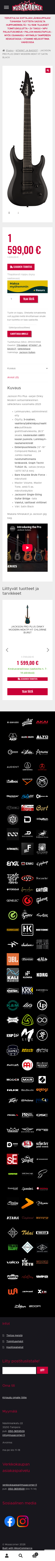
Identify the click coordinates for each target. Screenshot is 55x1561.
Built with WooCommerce (17, 1548)
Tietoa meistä (14, 1335)
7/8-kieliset (22, 345)
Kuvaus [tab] (11, 368)
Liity (42, 1370)
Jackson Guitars (27, 352)
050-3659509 (16, 1431)
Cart (32, 1553)
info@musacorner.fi (13, 1435)
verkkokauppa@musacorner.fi (19, 1485)
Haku (21, 1556)
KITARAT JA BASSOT (27, 51)
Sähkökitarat (24, 349)
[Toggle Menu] (6, 7)
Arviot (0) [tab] (13, 377)
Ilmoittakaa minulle (19, 333)
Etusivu (9, 51)
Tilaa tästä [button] (27, 691)
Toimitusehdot (14, 1341)
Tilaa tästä (28, 299)
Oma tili (7, 1556)
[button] (48, 70)
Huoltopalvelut (14, 1347)
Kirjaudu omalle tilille (14, 1397)
